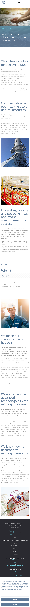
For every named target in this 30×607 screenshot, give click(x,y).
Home (2, 576)
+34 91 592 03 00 (15, 546)
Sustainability (14, 576)
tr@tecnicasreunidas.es (7, 540)
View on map (18, 532)
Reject (15, 599)
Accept (15, 604)
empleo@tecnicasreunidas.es (21, 540)
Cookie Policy (18, 589)
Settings (15, 595)
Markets (4, 28)
